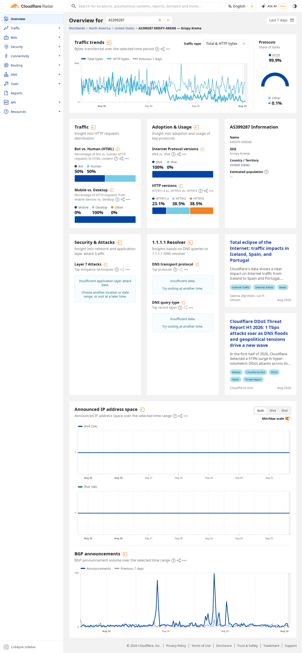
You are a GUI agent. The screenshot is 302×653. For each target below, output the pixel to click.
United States (240, 165)
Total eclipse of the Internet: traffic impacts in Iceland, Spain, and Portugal (259, 251)
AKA (233, 149)
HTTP (276, 55)
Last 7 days (283, 21)
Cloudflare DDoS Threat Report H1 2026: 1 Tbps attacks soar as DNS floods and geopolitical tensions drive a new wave (259, 333)
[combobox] (147, 6)
